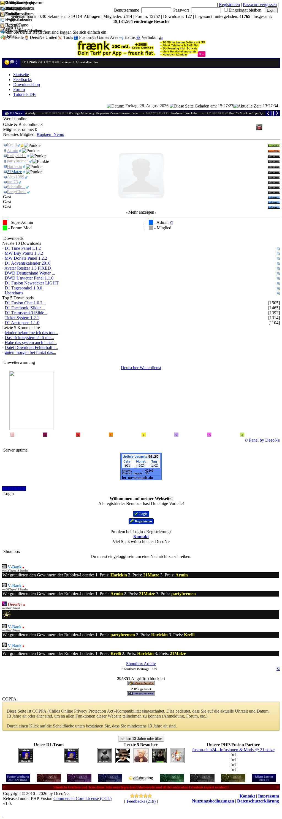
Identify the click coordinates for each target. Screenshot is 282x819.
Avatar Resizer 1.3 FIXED (27, 268)
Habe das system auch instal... (31, 342)
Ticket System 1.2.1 (22, 317)
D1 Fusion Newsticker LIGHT (32, 283)
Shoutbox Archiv (141, 663)
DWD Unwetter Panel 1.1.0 (29, 278)
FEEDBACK (14, 488)
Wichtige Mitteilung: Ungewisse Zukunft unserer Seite (81, 113)
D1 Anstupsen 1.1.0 (22, 322)
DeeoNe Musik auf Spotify (223, 113)
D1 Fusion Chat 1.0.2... (25, 302)
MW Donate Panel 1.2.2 (26, 258)
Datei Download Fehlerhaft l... (31, 347)
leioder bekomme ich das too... (31, 332)
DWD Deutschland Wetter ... (30, 273)
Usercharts (14, 293)
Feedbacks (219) (141, 801)
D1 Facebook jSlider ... (25, 307)
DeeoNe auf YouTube (160, 113)
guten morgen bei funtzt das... (30, 352)
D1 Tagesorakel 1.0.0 (23, 288)
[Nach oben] (2, 814)
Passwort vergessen (260, 4)
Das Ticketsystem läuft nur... (29, 337)
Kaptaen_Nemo (50, 134)
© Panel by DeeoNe (262, 440)
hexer (25, 62)
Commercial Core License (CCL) (82, 798)
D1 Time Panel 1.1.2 (23, 248)
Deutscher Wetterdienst (141, 367)
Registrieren (229, 4)
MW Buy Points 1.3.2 (24, 253)
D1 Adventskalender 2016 (27, 263)
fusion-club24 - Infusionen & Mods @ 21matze (233, 749)
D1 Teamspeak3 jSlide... (26, 312)
